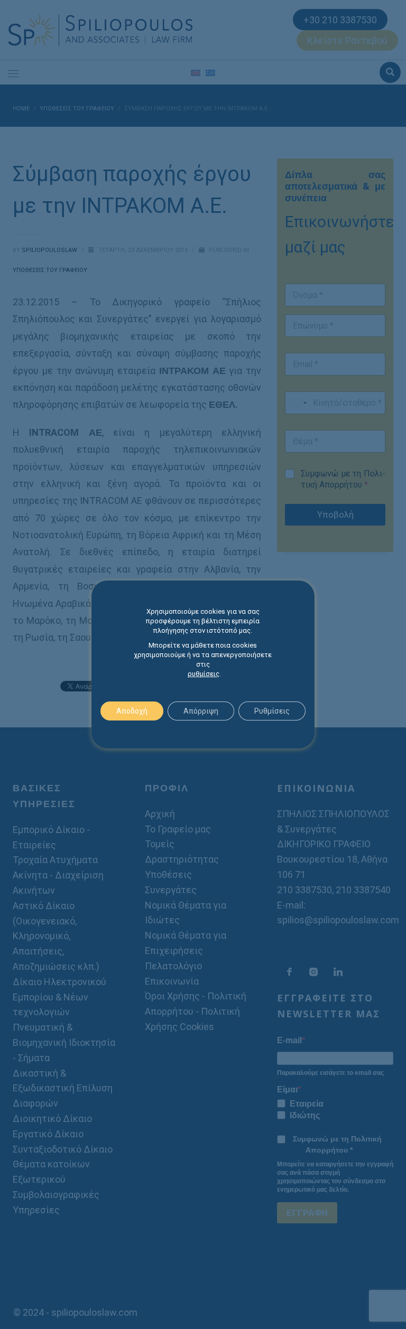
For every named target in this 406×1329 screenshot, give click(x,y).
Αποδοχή (131, 711)
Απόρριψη (200, 711)
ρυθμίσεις (203, 674)
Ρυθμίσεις (272, 711)
